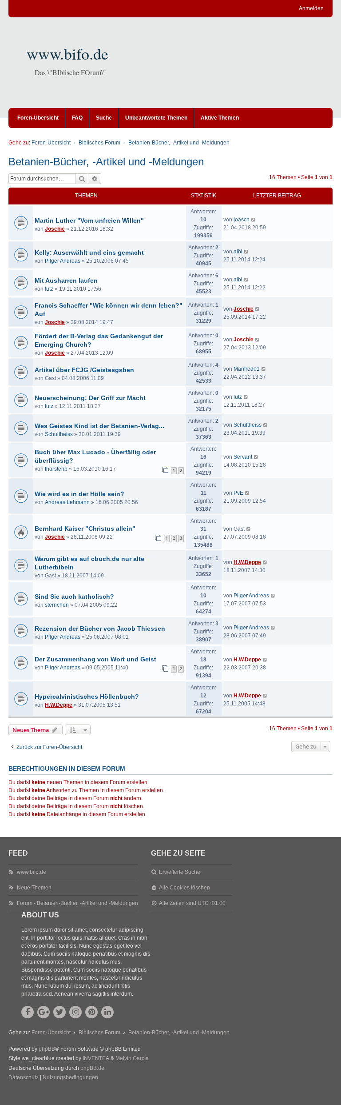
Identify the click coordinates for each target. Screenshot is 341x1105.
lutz (49, 289)
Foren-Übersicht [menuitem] (38, 118)
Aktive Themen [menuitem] (220, 118)
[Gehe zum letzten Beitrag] (254, 220)
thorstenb (56, 469)
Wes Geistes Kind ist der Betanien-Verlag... (99, 425)
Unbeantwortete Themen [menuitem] (156, 118)
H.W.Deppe (247, 562)
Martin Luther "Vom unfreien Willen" (89, 220)
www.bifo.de (67, 53)
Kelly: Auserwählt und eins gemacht (89, 252)
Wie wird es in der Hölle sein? (79, 493)
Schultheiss (59, 434)
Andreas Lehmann (67, 502)
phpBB (47, 1049)
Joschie (55, 229)
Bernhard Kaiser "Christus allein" (85, 528)
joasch (242, 219)
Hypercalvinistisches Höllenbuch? (87, 696)
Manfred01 (247, 369)
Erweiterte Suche (179, 872)
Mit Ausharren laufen (66, 280)
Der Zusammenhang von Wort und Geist (95, 659)
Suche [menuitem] (104, 118)
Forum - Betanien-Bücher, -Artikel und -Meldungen (77, 903)
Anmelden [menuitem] (311, 8)
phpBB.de (92, 1068)
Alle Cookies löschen (184, 888)
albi (238, 251)
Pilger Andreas (62, 261)
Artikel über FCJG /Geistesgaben (84, 369)
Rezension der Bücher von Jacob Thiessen (100, 628)
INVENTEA (96, 1058)
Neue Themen (34, 888)
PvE (238, 493)
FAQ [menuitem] (77, 118)
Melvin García (132, 1058)
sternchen (57, 605)
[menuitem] (23, 1078)
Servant (243, 457)
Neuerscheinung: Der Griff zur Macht (90, 397)
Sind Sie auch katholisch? (74, 596)
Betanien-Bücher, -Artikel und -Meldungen (106, 162)
